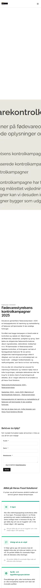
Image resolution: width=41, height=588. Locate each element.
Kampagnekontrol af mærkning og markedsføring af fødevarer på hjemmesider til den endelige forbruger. (20, 401)
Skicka (7, 469)
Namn (8, 448)
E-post (9, 440)
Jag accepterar (15, 465)
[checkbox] (4, 465)
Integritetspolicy (20, 465)
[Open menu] (37, 3)
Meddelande (11, 455)
